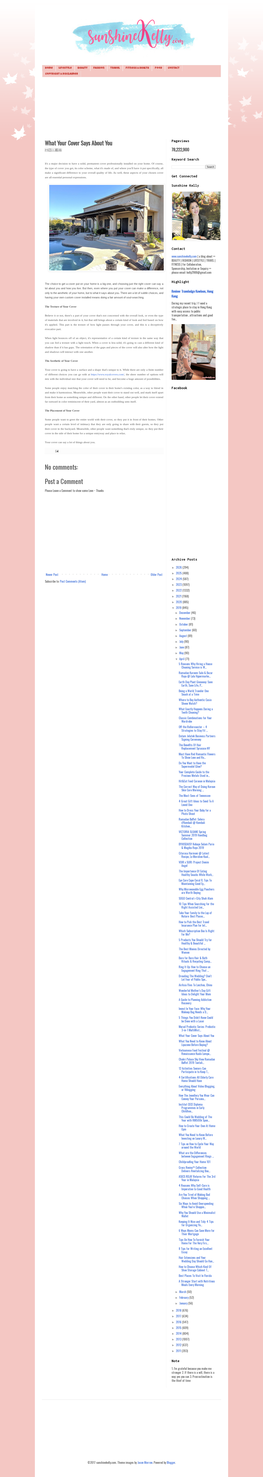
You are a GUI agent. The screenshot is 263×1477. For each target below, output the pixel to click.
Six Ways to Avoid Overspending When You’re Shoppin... (196, 1205)
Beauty (82, 68)
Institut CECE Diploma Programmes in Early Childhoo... (191, 1107)
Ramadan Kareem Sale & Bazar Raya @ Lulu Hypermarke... (196, 674)
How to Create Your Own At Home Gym (197, 1127)
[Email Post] (56, 451)
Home (49, 68)
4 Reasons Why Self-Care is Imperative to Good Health (195, 1187)
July (181, 641)
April (182, 659)
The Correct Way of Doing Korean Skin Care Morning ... (197, 788)
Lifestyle (65, 68)
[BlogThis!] (50, 150)
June (182, 647)
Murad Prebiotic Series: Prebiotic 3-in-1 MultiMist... (197, 1028)
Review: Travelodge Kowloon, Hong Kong (192, 293)
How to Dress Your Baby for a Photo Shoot (195, 812)
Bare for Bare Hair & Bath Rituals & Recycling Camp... (195, 959)
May (181, 653)
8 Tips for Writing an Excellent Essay (195, 1250)
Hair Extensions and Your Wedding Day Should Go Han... (196, 1259)
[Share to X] (53, 150)
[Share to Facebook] (57, 150)
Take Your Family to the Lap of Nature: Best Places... (195, 914)
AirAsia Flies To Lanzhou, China (195, 985)
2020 (179, 602)
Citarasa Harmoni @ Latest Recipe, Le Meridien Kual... (194, 855)
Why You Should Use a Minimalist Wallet (197, 1214)
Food (158, 68)
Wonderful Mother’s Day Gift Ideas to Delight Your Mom (195, 992)
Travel (115, 68)
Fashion (98, 68)
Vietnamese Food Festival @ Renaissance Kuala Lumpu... (195, 1052)
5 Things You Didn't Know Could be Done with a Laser (196, 1019)
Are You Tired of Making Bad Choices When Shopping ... (194, 1196)
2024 (179, 579)
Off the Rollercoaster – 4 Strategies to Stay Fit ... (193, 728)
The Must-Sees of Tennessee (194, 795)
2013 (179, 1339)
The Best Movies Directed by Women (194, 951)
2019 (179, 608)
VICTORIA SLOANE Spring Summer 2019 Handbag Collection (193, 835)
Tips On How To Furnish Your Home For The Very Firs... (194, 1241)
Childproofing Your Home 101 (194, 1162)
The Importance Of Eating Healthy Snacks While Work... (196, 873)
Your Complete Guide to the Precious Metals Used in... (194, 774)
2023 (179, 584)
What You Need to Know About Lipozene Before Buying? (195, 1043)
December (185, 613)
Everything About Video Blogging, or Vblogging (197, 1088)
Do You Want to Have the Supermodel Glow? (192, 765)
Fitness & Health (137, 68)
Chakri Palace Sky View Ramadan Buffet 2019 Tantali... (197, 1061)
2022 (179, 590)
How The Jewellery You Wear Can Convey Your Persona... (196, 1097)
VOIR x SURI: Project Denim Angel (194, 864)
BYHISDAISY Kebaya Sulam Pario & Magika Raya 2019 (196, 846)
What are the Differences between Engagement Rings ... (196, 1154)
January (183, 1303)
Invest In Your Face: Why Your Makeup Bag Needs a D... (195, 1010)
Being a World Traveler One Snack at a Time (194, 692)
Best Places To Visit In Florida (195, 1275)
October (184, 624)
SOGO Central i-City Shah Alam (196, 898)
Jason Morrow (144, 1462)
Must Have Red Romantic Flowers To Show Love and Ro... (197, 756)
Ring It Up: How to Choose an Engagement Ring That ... (194, 968)
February (184, 1297)
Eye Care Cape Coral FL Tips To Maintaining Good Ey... (195, 882)
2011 (179, 1351)
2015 (179, 1328)
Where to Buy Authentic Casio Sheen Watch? (195, 701)
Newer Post (52, 574)
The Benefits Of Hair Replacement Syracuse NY (194, 746)
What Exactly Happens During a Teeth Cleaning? (196, 711)
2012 (179, 1345)
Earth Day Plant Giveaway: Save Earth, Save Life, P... (196, 683)
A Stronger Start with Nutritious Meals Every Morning (197, 1283)
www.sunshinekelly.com (184, 256)
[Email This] (46, 150)
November (185, 618)
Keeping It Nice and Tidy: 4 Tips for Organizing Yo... (196, 1223)
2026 (179, 567)
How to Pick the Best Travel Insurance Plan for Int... (194, 924)
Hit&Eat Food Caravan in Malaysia (197, 781)
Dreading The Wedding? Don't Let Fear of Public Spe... (195, 978)
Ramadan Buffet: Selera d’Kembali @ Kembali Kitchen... (192, 822)
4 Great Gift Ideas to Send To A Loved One (196, 803)
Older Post (156, 574)
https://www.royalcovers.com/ (107, 374)
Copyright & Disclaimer (61, 74)
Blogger (171, 1462)
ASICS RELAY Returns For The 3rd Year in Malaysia (197, 1178)
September (185, 630)
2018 (179, 1310)
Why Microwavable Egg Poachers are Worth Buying (196, 891)
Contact (173, 68)
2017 (179, 1316)
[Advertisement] (131, 108)
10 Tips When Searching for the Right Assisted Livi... (196, 905)
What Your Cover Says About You (196, 1035)
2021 (179, 596)
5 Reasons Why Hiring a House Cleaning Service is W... (195, 665)
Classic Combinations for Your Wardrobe (195, 719)
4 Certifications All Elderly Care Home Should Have (196, 1079)
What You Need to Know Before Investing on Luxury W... (196, 1136)
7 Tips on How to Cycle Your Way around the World (196, 1145)
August (183, 636)
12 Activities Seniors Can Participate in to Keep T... (194, 1070)
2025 (179, 573)
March (183, 1292)
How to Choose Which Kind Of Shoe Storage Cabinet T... (195, 1268)
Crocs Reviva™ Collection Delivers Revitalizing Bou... (194, 1169)
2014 (179, 1333)
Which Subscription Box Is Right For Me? (196, 932)
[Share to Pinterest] (60, 150)
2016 (179, 1322)
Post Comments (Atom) (73, 581)
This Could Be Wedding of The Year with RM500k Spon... (195, 1118)
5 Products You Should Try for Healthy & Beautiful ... (195, 941)
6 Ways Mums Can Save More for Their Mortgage (197, 1232)
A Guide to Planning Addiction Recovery (195, 1001)
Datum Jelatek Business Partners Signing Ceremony (197, 738)
